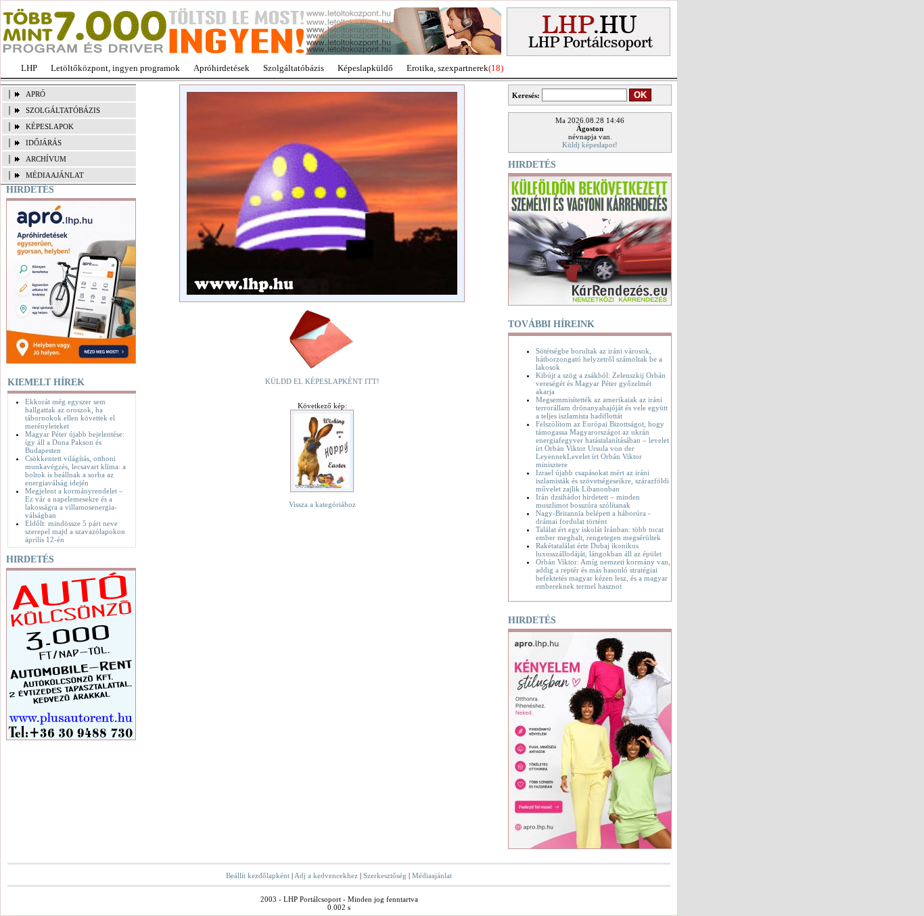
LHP (29, 68)
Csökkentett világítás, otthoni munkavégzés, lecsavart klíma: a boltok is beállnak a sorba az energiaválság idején (75, 470)
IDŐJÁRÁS (44, 143)
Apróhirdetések (221, 68)
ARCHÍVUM (46, 159)
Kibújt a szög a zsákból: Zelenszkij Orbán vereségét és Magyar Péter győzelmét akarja (601, 383)
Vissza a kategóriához (322, 504)
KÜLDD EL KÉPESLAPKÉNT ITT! (322, 381)
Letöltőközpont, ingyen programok (115, 68)
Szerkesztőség (385, 875)
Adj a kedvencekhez (326, 875)
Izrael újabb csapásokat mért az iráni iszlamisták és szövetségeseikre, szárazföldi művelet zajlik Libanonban (602, 480)
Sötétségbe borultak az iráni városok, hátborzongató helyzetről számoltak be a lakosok (599, 359)
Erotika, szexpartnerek (447, 68)
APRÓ (35, 94)
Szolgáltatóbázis (293, 68)
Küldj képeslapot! (590, 145)
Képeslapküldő (365, 68)
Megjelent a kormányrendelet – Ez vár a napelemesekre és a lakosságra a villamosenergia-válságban (74, 503)
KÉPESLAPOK (50, 126)
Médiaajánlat (432, 875)
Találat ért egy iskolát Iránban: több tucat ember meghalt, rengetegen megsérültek (600, 533)
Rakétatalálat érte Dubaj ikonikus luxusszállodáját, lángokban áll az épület (599, 549)
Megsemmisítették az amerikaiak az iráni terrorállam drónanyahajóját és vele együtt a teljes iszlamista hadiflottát (602, 407)
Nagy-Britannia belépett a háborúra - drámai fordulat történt (593, 517)
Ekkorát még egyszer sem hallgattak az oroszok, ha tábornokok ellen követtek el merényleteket (70, 413)
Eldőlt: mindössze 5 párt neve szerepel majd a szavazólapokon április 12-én (75, 531)
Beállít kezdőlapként (258, 875)
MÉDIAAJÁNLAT (55, 175)
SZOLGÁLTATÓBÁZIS (63, 110)
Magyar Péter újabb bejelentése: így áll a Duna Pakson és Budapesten (74, 442)
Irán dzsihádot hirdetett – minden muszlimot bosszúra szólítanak (588, 501)
